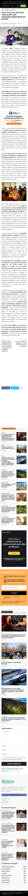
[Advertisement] (14, 368)
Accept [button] (23, 5)
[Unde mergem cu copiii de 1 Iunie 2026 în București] (22, 486)
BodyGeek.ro (4, 803)
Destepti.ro (4, 800)
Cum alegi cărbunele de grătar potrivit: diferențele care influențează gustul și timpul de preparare (7, 437)
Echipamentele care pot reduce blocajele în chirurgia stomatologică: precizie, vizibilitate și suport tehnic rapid (8, 461)
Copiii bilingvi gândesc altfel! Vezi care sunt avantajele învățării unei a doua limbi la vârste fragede (8, 815)
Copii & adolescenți (6, 493)
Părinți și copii (4, 482)
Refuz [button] (12, 5)
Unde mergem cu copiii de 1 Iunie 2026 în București (8, 485)
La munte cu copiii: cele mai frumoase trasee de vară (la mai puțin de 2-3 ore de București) (8, 474)
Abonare (14, 593)
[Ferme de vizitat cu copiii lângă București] (22, 449)
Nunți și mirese (4, 852)
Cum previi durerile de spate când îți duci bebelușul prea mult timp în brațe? (8, 521)
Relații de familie (5, 8)
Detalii (17, 5)
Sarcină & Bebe (4, 516)
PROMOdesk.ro (5, 796)
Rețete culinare (4, 505)
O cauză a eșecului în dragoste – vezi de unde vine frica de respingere (21, 344)
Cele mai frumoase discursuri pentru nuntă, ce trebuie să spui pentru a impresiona (7, 857)
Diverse (3, 432)
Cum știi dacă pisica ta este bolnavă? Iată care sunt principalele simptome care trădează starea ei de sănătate (8, 828)
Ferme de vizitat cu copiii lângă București (7, 447)
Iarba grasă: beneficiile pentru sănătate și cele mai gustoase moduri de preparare (8, 509)
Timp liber (3, 469)
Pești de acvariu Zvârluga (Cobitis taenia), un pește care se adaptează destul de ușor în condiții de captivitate (6, 346)
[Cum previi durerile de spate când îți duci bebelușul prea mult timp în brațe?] (22, 520)
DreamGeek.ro (5, 801)
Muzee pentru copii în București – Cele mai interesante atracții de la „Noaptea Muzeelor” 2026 (8, 497)
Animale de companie (6, 823)
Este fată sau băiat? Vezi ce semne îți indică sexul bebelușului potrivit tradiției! (7, 844)
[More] (21, 387)
